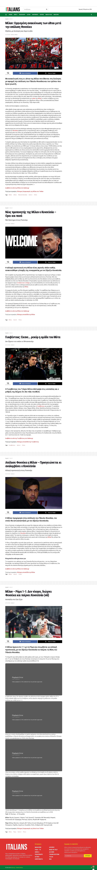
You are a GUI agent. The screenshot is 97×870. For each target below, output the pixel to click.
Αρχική (6, 19)
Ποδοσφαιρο (22, 14)
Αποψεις (42, 14)
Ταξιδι (51, 856)
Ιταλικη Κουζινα (54, 854)
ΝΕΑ (50, 859)
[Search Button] (46, 9)
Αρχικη (10, 14)
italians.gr (13, 867)
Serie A (15, 14)
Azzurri (51, 852)
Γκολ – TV (38, 849)
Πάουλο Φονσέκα (22, 194)
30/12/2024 (7, 223)
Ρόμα (14, 832)
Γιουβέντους (12, 445)
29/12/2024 (7, 603)
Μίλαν (10, 194)
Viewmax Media (19, 867)
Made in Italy (49, 14)
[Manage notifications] (93, 866)
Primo (35, 194)
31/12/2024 (7, 34)
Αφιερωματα (35, 14)
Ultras (28, 14)
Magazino (56, 14)
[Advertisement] (78, 50)
